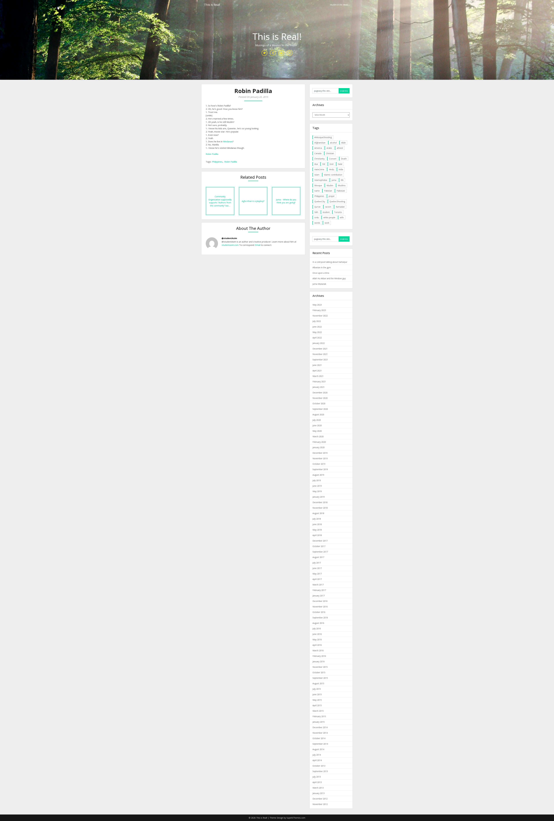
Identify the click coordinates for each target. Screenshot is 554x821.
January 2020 (318, 447)
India (341, 169)
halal (340, 164)
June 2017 (317, 568)
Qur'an (317, 206)
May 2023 (317, 304)
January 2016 (318, 661)
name (317, 190)
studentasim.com (230, 245)
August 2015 (318, 683)
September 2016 (320, 617)
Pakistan (328, 190)
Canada (317, 153)
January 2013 (318, 793)
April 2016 (317, 645)
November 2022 (320, 315)
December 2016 (319, 601)
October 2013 (318, 765)
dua (316, 164)
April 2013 (317, 782)
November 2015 (320, 667)
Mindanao (228, 141)
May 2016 (317, 639)
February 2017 (319, 590)
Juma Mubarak (319, 284)
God (331, 164)
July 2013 (316, 776)
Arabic (329, 148)
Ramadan (340, 206)
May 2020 (317, 431)
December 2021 (319, 348)
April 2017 (317, 579)
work (327, 222)
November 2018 (320, 507)
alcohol (333, 142)
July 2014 (316, 754)
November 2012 (320, 804)
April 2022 (317, 337)
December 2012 (319, 798)
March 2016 (318, 650)
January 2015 (318, 721)
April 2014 (317, 760)
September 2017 (320, 551)
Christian (330, 153)
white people (329, 217)
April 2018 (317, 535)
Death (344, 158)
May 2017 (317, 573)
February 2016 (319, 656)
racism (328, 206)
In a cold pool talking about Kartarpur (329, 262)
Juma (334, 180)
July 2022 (316, 321)
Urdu (316, 217)
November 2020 (320, 398)
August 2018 (318, 513)
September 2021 (320, 359)
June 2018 (317, 524)
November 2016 (320, 606)
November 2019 (320, 458)
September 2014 (320, 743)
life (342, 180)
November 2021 (320, 354)
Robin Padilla (212, 154)
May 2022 (317, 332)
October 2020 (318, 403)
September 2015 (320, 678)
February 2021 (319, 381)
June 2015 (317, 694)
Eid (323, 164)
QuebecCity (319, 201)
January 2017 (318, 595)
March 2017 (318, 584)
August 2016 (318, 623)
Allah (343, 142)
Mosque (318, 185)
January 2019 (318, 496)
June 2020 (317, 425)
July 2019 (316, 480)
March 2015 (318, 710)
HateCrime (319, 169)
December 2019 (319, 453)
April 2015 (317, 705)
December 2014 (319, 727)
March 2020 (318, 436)
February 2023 (319, 310)
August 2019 (318, 474)
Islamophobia (320, 180)
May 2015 (317, 700)
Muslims (342, 185)
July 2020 (316, 420)
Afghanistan (319, 142)
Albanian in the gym (321, 267)
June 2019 (317, 485)
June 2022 (317, 326)
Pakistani (341, 190)
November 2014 (320, 732)
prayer (332, 196)
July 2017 (316, 562)
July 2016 (316, 628)
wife (342, 217)
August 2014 (318, 749)
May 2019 (317, 491)
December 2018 (319, 502)
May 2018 (317, 529)
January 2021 (318, 387)
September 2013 (320, 771)
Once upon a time (320, 273)
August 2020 (318, 414)
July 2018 (316, 518)
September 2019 (320, 469)
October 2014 (318, 738)
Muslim (329, 185)
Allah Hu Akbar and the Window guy (329, 278)
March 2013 (318, 787)
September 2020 (320, 409)
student (326, 212)
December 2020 (319, 392)
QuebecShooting (337, 201)
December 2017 (319, 540)
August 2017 (318, 557)
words (317, 222)
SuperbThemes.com (296, 817)
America (318, 148)
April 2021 (317, 370)
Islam (316, 174)
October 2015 (318, 672)
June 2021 (317, 365)
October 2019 (318, 463)
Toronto (338, 212)
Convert (332, 158)
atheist (340, 148)
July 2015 (316, 689)
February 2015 (319, 716)
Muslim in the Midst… (340, 4)
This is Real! (212, 5)
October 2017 (318, 546)
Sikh (316, 212)
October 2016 (318, 612)
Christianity (319, 158)
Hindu (331, 169)
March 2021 (318, 376)
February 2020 (319, 442)
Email (257, 245)
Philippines (217, 161)
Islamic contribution (333, 174)
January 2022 (318, 343)
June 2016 (317, 634)
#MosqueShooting (323, 137)
